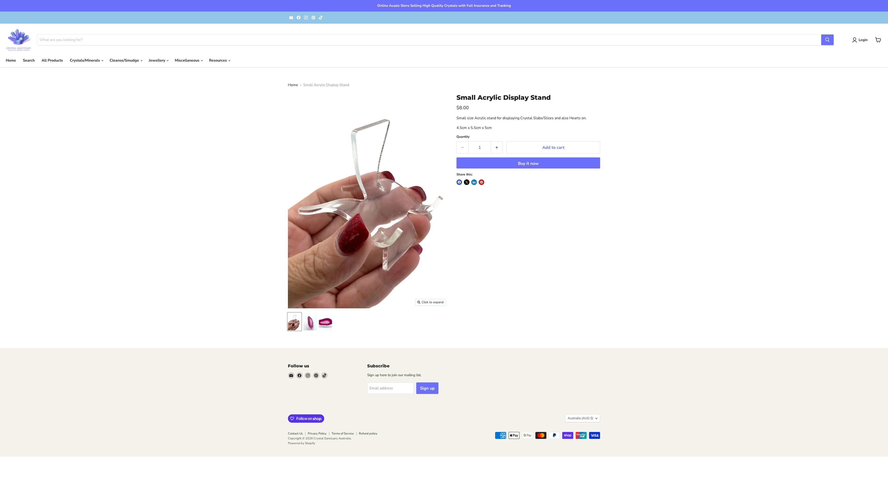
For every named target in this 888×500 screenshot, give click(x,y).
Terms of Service (343, 433)
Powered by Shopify (301, 443)
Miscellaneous (187, 60)
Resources (218, 60)
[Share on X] (466, 182)
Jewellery (157, 60)
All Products (52, 60)
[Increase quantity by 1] (497, 147)
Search (29, 60)
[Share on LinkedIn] (474, 182)
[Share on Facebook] (459, 182)
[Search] (827, 39)
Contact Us (295, 433)
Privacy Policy (317, 433)
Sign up (427, 388)
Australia (580, 418)
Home (11, 60)
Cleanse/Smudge (125, 60)
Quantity (462, 137)
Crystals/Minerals (85, 60)
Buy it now (528, 163)
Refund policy (368, 433)
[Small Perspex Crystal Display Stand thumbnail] (294, 321)
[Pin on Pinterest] (481, 182)
